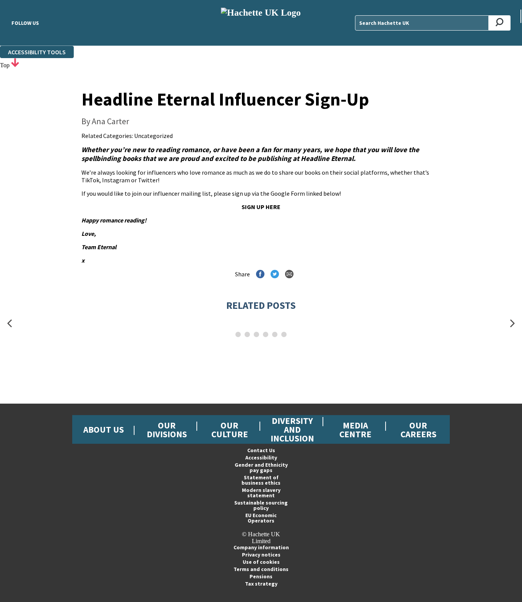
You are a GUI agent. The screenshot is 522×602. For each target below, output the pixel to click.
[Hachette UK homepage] (261, 23)
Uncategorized (153, 136)
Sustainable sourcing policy (261, 505)
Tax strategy (261, 583)
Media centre (355, 429)
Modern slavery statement (261, 493)
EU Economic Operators (261, 518)
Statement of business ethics (261, 480)
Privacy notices (261, 554)
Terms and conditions (261, 569)
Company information (261, 547)
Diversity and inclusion (292, 429)
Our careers (418, 429)
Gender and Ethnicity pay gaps (261, 467)
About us (103, 429)
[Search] (500, 23)
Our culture (229, 429)
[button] (9, 323)
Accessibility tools (37, 52)
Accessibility (261, 457)
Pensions (261, 576)
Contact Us (261, 450)
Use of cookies (261, 561)
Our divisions (167, 429)
